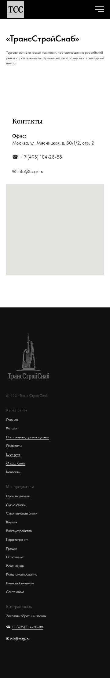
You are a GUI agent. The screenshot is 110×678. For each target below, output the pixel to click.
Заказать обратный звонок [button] (26, 616)
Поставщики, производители (27, 437)
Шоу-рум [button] (13, 454)
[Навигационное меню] (99, 9)
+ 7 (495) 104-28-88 (41, 157)
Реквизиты (14, 445)
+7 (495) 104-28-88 (27, 627)
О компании (15, 463)
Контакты (13, 472)
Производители (18, 496)
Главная (12, 420)
